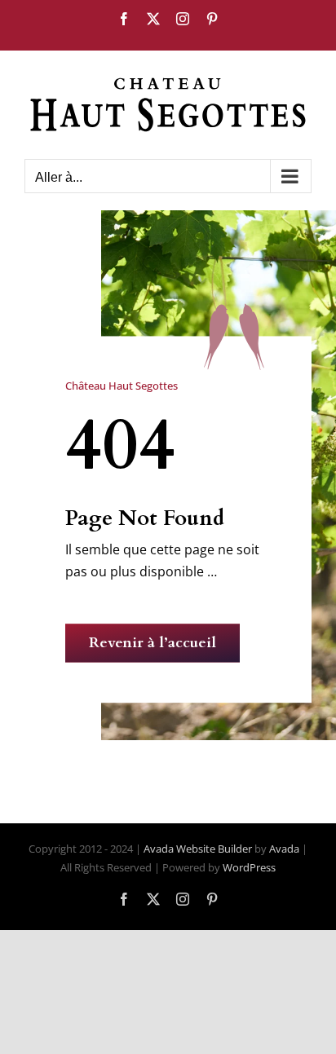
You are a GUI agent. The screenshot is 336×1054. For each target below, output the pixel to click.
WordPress (249, 867)
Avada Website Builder (198, 848)
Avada (284, 848)
